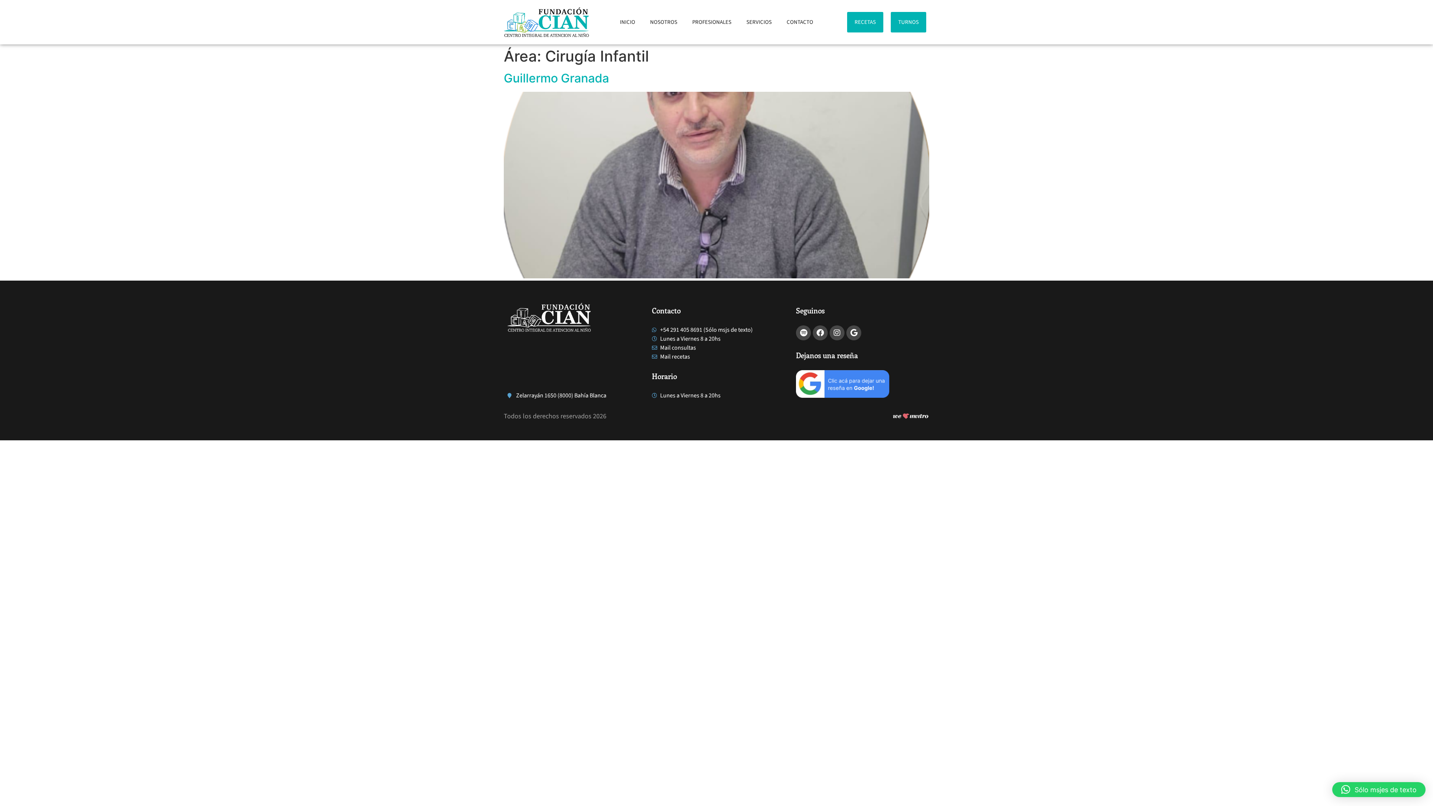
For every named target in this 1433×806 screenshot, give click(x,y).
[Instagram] (837, 332)
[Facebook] (820, 332)
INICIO (627, 22)
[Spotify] (803, 332)
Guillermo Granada (556, 78)
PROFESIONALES (711, 22)
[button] (1379, 789)
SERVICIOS (759, 22)
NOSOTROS (663, 22)
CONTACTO (800, 22)
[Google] (853, 332)
